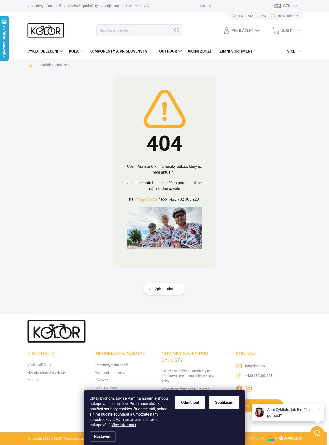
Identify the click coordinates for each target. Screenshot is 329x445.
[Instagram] (248, 387)
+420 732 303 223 (258, 376)
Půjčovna (112, 6)
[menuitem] (45, 51)
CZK (286, 6)
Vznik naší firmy (39, 365)
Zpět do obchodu (167, 289)
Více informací (124, 425)
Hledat (176, 30)
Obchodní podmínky (83, 6)
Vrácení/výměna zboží (44, 6)
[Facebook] (239, 387)
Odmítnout (190, 402)
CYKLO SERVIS (137, 6)
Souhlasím (224, 402)
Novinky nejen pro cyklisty (46, 372)
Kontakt (33, 380)
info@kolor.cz (146, 199)
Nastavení (102, 436)
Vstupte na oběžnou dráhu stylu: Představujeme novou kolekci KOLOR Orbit (189, 375)
